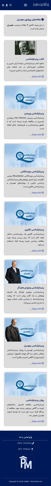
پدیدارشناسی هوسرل (34, 345)
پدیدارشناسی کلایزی (34, 229)
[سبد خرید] (3, 5)
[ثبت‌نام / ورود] (7, 5)
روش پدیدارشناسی (35, 400)
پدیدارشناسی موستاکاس (32, 171)
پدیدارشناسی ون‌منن (34, 113)
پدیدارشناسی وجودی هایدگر (30, 287)
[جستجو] (11, 5)
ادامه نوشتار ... (35, 76)
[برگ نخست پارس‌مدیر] (41, 6)
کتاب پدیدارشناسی (35, 59)
